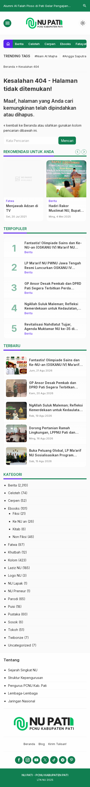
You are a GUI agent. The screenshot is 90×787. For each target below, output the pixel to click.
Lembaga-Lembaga (23, 693)
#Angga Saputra (74, 56)
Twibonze (15, 638)
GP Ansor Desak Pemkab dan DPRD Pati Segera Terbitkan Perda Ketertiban (52, 288)
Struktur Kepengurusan (25, 678)
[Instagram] (27, 760)
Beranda (29, 744)
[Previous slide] (77, 151)
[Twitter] (45, 760)
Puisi (11, 606)
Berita (19, 44)
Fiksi (16, 513)
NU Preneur (17, 591)
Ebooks (65, 44)
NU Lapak (15, 583)
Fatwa (10, 201)
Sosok (13, 622)
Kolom (12, 560)
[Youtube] (36, 760)
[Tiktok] (54, 760)
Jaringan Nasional (21, 701)
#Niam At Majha (46, 56)
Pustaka (14, 614)
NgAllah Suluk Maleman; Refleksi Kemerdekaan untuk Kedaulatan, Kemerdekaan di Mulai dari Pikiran (52, 308)
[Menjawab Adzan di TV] (24, 178)
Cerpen (50, 44)
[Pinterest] (71, 760)
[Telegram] (62, 760)
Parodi (13, 599)
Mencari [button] (67, 141)
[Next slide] (84, 151)
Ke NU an (20, 521)
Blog (42, 744)
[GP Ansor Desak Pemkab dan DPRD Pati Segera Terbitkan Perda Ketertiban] (16, 388)
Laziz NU (14, 568)
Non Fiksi (20, 537)
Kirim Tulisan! (57, 744)
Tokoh (13, 630)
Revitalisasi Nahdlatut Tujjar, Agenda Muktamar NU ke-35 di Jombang (49, 328)
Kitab (16, 529)
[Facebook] (19, 760)
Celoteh (34, 44)
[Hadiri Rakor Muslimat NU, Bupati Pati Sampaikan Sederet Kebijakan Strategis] (66, 178)
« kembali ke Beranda (20, 125)
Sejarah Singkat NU (22, 670)
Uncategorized (19, 645)
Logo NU (14, 575)
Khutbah (14, 552)
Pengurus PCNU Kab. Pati (27, 686)
